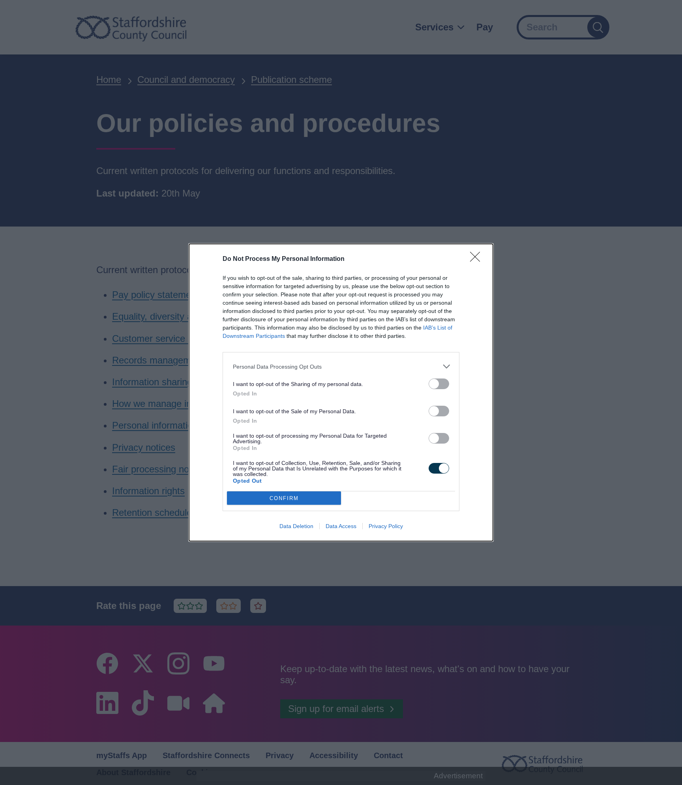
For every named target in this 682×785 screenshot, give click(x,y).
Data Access (341, 526)
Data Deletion (296, 526)
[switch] (439, 383)
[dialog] (341, 392)
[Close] (477, 259)
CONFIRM (284, 498)
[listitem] (341, 366)
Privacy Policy (386, 526)
